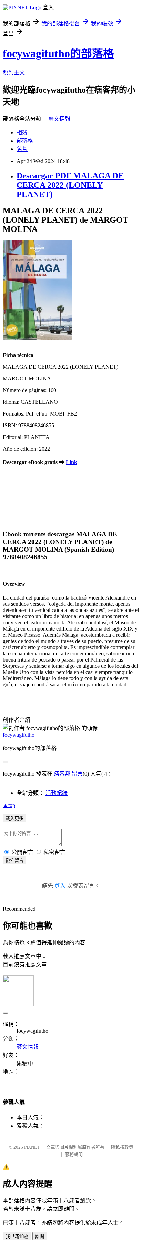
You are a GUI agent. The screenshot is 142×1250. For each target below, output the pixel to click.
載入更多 (14, 818)
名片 (22, 149)
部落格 (25, 141)
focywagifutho (18, 735)
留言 (77, 774)
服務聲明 (74, 1154)
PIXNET (32, 1147)
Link (71, 462)
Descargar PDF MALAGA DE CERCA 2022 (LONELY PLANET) (70, 185)
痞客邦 (62, 774)
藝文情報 (59, 119)
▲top (9, 805)
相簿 (22, 132)
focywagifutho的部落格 (58, 53)
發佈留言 (14, 860)
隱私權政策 (122, 1147)
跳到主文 (14, 72)
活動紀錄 (56, 793)
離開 (39, 1236)
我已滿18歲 (17, 1236)
